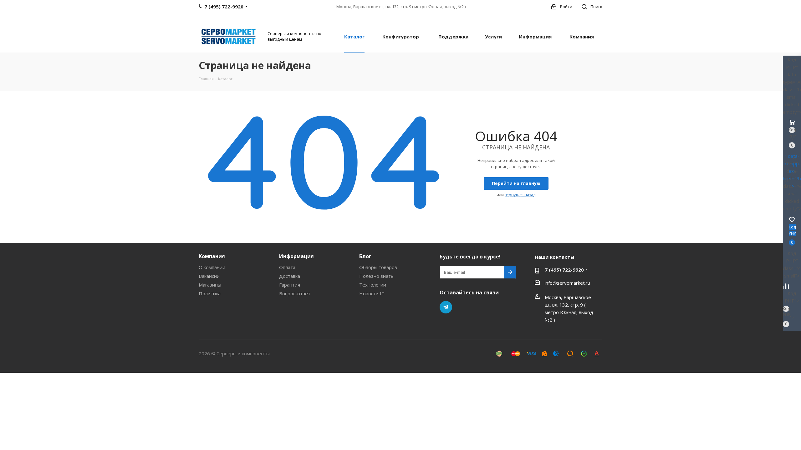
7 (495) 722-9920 (564, 270)
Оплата (287, 267)
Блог (365, 256)
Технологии (372, 285)
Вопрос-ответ (294, 293)
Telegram (446, 307)
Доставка (289, 276)
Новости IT (372, 293)
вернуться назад (520, 195)
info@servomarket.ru (567, 283)
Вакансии (209, 276)
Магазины (210, 285)
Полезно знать (376, 276)
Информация (296, 256)
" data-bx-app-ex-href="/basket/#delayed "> (792, 171)
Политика (210, 293)
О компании (212, 267)
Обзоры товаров (378, 267)
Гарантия (289, 285)
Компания (212, 256)
